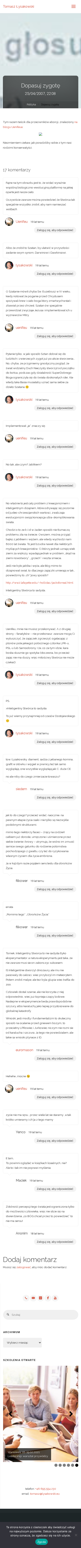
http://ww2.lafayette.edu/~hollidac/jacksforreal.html (39, 582)
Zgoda (41, 1541)
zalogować (23, 1267)
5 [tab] (72, 1465)
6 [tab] (76, 1465)
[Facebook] (47, 1298)
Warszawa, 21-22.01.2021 (23, 1452)
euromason (24, 1050)
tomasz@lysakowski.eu (45, 1493)
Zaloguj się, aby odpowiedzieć (55, 230)
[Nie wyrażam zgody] (76, 1535)
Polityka (31, 104)
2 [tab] (60, 1465)
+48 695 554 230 (45, 1488)
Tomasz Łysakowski (18, 6)
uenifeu (21, 328)
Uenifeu (22, 222)
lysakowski (24, 265)
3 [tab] (64, 1465)
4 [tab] (68, 1465)
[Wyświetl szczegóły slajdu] (40, 1414)
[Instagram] (40, 1298)
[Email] (33, 1298)
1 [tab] (56, 1465)
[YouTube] (55, 1298)
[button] (10, 1414)
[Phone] (26, 1298)
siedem (21, 789)
